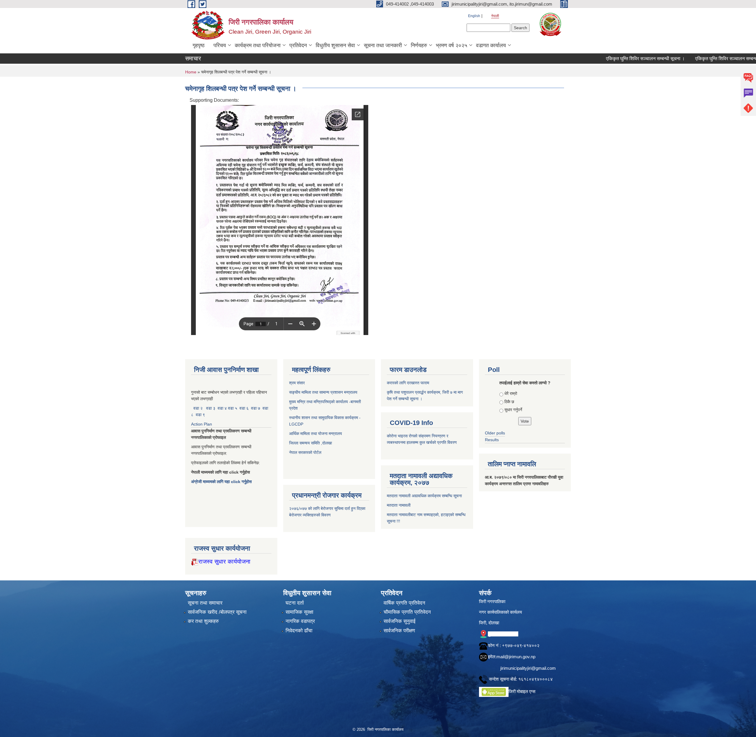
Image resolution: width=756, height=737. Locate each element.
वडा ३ (210, 408)
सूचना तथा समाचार (205, 603)
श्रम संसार (297, 382)
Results (492, 439)
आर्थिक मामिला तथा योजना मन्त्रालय (315, 433)
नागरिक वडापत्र (300, 621)
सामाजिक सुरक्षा (299, 612)
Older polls (495, 433)
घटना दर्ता (295, 603)
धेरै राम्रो (510, 393)
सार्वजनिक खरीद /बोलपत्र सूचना (217, 612)
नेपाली (495, 16)
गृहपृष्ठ (199, 45)
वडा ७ (255, 408)
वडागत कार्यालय (491, 45)
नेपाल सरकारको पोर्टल (305, 452)
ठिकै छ (509, 401)
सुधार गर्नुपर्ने (513, 409)
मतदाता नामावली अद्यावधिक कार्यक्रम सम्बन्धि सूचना (424, 495)
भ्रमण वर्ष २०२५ (451, 45)
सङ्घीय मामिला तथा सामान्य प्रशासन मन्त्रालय (323, 392)
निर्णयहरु (419, 45)
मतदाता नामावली (398, 505)
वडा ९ (200, 414)
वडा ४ (223, 408)
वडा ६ (244, 408)
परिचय (220, 45)
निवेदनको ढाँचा (299, 630)
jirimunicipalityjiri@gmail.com (528, 668)
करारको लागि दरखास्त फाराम (408, 382)
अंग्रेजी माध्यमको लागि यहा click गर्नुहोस (222, 481)
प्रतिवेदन (298, 45)
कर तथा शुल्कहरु (203, 621)
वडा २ (198, 408)
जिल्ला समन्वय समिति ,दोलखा (311, 443)
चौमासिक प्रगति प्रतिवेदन (407, 612)
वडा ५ (232, 408)
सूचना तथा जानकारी (383, 45)
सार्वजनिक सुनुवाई (400, 621)
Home (190, 72)
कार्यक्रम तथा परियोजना (258, 45)
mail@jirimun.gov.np (515, 656)
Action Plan (202, 424)
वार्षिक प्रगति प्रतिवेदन (404, 603)
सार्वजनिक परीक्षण (399, 630)
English (474, 16)
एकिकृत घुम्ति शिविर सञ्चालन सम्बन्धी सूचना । (616, 58)
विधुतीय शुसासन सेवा (335, 45)
